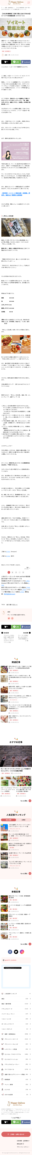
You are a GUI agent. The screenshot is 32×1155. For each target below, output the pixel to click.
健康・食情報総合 (9, 7)
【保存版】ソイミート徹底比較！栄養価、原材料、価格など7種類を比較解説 (15, 194)
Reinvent (9, 594)
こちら (8, 551)
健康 (10, 604)
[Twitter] (6, 62)
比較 (7, 604)
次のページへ (26, 568)
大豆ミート (14, 604)
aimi (6, 55)
